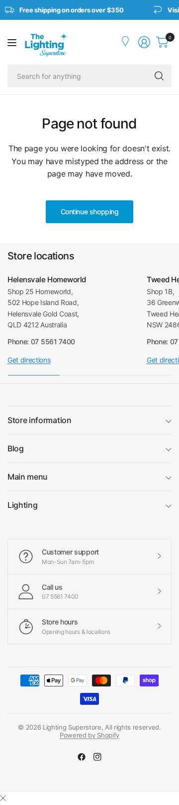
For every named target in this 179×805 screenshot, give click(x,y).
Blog (15, 448)
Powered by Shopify (89, 735)
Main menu (27, 477)
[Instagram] (97, 757)
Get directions (29, 360)
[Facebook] (82, 757)
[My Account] (126, 42)
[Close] (3, 798)
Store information (39, 420)
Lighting (22, 505)
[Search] (159, 75)
